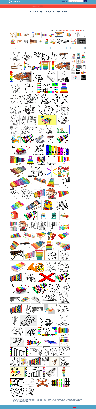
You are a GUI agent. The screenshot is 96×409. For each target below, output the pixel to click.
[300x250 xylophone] (17, 372)
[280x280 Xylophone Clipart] (64, 194)
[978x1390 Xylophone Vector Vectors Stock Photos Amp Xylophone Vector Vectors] (54, 57)
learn (68, 48)
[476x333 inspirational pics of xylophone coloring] (28, 321)
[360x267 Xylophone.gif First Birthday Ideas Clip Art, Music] (27, 139)
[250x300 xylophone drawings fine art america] (24, 362)
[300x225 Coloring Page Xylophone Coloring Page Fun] (29, 88)
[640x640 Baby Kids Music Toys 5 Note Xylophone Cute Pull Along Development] (15, 139)
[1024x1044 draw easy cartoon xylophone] (29, 383)
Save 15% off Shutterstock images (78, 52)
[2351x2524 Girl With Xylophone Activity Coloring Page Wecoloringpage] (45, 99)
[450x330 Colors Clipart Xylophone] (29, 236)
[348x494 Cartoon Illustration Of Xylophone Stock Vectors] (13, 226)
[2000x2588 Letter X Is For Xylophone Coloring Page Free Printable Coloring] (65, 99)
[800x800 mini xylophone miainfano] (65, 342)
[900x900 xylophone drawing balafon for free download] (15, 299)
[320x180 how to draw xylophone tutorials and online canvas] (60, 383)
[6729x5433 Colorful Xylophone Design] (63, 161)
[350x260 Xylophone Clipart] (33, 205)
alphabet (61, 48)
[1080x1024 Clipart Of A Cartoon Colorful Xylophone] (64, 226)
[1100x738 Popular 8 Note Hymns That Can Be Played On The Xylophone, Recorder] (63, 130)
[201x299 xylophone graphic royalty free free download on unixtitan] (45, 362)
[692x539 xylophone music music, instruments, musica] (35, 351)
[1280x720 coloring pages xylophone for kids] (47, 332)
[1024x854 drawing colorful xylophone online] (63, 332)
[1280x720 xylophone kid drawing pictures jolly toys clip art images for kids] (19, 351)
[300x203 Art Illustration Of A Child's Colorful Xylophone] (17, 161)
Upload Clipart (64, 1)
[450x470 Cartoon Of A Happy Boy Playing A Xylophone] (23, 226)
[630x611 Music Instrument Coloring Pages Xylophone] (15, 110)
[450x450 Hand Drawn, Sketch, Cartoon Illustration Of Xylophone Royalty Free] (52, 236)
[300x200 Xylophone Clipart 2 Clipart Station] (47, 278)
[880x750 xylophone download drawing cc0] (16, 309)
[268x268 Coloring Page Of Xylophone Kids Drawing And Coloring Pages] (15, 88)
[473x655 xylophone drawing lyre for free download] (27, 309)
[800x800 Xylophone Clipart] (48, 205)
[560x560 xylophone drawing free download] (30, 393)
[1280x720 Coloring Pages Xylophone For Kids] (48, 88)
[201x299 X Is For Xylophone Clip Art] (66, 183)
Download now (61, 6)
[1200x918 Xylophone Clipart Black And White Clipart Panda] (16, 216)
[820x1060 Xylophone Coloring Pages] (41, 130)
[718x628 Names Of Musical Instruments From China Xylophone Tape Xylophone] (64, 57)
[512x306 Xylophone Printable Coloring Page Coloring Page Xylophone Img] (42, 57)
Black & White (35, 2)
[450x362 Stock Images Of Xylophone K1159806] (54, 183)
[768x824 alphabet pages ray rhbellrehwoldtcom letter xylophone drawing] (65, 362)
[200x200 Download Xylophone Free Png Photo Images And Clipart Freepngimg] (41, 236)
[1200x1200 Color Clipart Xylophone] (52, 161)
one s (82, 48)
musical (19, 48)
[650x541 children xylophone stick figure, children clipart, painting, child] (31, 332)
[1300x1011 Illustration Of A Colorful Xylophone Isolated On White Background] (63, 236)
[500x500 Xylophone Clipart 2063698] (52, 255)
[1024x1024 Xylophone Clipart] (39, 194)
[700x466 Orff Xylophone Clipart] (62, 246)
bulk (36, 48)
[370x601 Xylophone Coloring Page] (23, 120)
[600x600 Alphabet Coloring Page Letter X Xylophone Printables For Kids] (38, 77)
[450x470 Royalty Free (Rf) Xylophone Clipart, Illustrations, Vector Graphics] (29, 255)
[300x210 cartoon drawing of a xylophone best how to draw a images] (17, 332)
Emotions (58, 2)
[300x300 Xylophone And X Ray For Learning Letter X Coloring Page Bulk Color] (14, 130)
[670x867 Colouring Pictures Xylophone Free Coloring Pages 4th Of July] (14, 99)
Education (54, 2)
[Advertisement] (48, 20)
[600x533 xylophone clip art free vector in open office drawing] (35, 362)
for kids (72, 48)
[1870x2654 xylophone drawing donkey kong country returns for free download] (65, 289)
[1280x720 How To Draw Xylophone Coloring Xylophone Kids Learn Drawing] (32, 66)
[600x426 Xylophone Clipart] (35, 267)
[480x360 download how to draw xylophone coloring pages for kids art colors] (17, 383)
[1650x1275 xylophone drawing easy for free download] (62, 309)
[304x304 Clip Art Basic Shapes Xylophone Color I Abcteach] (30, 161)
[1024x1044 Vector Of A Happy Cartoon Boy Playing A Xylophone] (64, 110)
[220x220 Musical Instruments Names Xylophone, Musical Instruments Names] (50, 139)
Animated (43, 2)
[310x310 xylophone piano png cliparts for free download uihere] (49, 309)
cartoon (39, 48)
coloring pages (13, 48)
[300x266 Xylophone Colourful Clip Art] (16, 278)
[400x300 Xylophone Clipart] (17, 205)
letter (32, 48)
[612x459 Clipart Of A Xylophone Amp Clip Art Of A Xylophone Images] (16, 66)
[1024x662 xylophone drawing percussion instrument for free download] (49, 299)
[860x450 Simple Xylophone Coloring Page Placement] (47, 110)
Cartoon (39, 2)
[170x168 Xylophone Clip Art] (41, 255)
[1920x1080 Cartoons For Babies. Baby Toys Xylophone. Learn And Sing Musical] (21, 150)
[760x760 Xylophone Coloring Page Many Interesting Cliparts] (32, 120)
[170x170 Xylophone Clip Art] (27, 194)
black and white (55, 48)
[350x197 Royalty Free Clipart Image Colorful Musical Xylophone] (20, 183)
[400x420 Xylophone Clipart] (15, 120)
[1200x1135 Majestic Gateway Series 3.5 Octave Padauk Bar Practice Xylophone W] (25, 246)
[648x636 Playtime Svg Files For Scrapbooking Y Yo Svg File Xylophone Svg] (64, 171)
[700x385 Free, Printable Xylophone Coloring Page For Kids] (29, 99)
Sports (50, 2)
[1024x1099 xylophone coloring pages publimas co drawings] (14, 362)
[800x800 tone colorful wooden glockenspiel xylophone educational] (25, 299)
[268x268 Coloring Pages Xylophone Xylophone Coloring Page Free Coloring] (15, 57)
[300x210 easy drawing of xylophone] (17, 342)
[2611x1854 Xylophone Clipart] (18, 267)
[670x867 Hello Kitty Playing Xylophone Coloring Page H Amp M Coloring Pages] (56, 99)
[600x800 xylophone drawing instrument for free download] (14, 321)
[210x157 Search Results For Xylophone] (38, 183)
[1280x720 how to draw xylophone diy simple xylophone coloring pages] (61, 66)
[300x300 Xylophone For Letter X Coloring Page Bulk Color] (50, 130)
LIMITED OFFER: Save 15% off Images (60, 30)
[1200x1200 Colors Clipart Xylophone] (64, 88)
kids (65, 48)
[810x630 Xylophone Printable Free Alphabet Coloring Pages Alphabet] (63, 120)
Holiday (47, 2)
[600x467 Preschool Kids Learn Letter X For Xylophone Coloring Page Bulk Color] (29, 110)
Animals (30, 2)
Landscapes (62, 2)
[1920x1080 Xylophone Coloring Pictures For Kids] (47, 120)
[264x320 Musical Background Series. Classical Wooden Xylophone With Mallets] (50, 246)
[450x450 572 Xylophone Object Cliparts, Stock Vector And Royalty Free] (54, 216)
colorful (28, 48)
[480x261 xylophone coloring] (60, 351)
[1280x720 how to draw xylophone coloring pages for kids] (34, 342)
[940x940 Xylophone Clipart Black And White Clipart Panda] (64, 267)
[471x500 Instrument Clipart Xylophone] (14, 246)
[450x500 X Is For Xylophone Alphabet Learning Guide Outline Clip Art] (15, 194)
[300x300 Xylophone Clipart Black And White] (51, 267)
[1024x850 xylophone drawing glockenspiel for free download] (64, 299)
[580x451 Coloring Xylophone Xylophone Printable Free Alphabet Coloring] (26, 57)
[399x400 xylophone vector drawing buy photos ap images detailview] (54, 362)
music (24, 48)
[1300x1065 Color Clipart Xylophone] (16, 236)
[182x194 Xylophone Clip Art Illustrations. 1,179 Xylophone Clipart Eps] (46, 66)
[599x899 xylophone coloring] (46, 351)
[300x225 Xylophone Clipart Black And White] (62, 205)
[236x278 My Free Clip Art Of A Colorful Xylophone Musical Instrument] (52, 171)
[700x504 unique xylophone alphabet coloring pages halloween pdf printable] (17, 393)
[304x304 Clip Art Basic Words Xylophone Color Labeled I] (41, 161)
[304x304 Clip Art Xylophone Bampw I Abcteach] (52, 226)
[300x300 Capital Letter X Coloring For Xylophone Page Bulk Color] (64, 77)
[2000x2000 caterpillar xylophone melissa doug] (64, 372)
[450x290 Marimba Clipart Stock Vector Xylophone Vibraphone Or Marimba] (30, 278)
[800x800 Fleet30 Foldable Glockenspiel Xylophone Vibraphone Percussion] (40, 139)
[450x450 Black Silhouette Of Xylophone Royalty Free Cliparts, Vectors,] (65, 216)
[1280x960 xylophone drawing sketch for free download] (46, 321)
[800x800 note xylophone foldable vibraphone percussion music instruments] (36, 299)
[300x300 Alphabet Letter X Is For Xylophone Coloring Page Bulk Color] (51, 77)
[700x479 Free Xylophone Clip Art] (18, 171)
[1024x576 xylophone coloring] (34, 372)
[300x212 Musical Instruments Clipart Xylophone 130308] (38, 246)
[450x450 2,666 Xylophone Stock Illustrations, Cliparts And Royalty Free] (43, 216)
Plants (66, 2)
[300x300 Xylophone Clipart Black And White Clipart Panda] (38, 150)
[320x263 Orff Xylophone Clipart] (16, 255)
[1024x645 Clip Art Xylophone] (37, 226)
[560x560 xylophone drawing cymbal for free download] (55, 289)
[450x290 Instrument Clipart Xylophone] (37, 171)
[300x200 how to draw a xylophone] (51, 342)
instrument (78, 48)
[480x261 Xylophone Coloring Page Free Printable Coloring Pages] (28, 130)
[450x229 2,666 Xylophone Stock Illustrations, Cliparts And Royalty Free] (57, 150)
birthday (44, 48)
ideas (49, 48)
